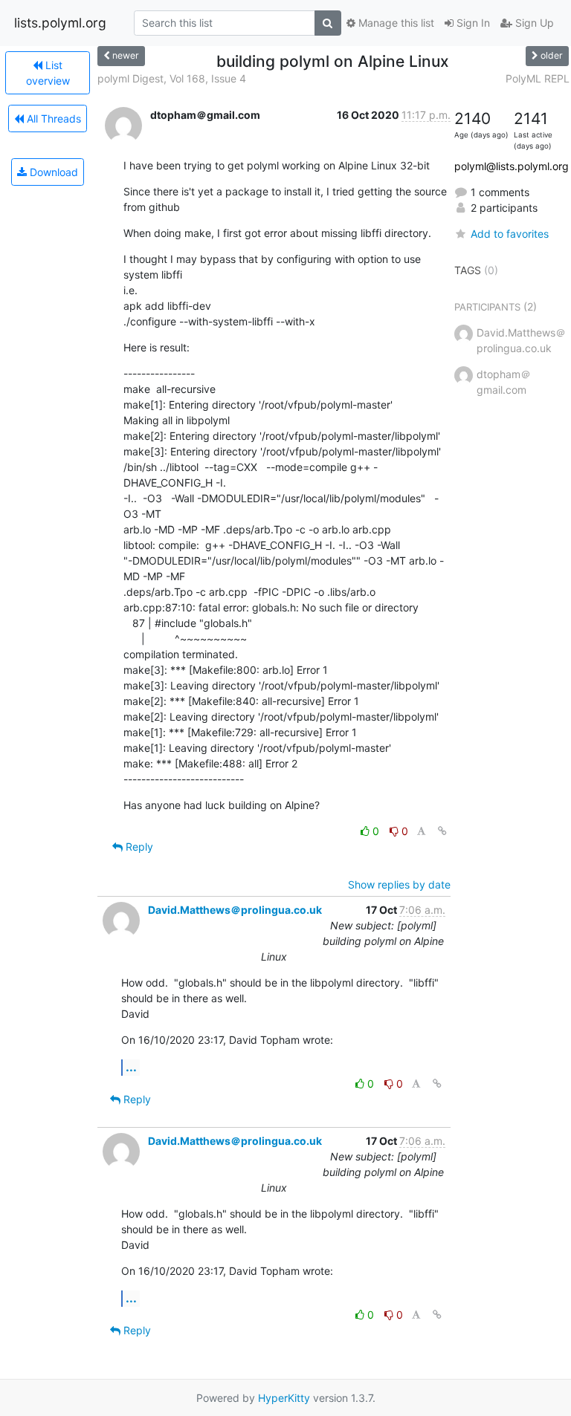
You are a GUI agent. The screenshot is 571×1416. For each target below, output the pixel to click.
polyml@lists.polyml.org (511, 166)
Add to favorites (510, 233)
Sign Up (533, 22)
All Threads (52, 118)
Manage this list (394, 22)
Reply (138, 846)
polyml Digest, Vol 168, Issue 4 (171, 78)
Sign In (472, 22)
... (131, 1066)
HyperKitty (284, 1397)
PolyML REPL (538, 78)
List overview (48, 73)
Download (52, 172)
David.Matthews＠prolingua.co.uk (235, 909)
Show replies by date (399, 884)
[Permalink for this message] (442, 831)
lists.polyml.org (60, 22)
